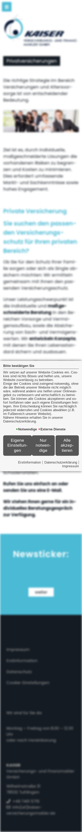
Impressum (70, 466)
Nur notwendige (43, 445)
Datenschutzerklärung (60, 462)
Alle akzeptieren (67, 445)
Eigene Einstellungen (17, 445)
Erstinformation (29, 462)
